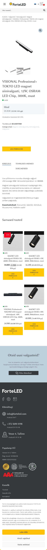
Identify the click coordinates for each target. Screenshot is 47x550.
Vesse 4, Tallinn (17, 433)
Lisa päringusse (16, 149)
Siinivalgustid (21, 17)
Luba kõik (24, 532)
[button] (40, 30)
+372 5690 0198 (14, 423)
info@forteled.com (16, 413)
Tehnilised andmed (25, 164)
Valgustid (12, 17)
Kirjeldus (6, 164)
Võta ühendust (25, 373)
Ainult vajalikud (23, 538)
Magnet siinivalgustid (20, 127)
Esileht (4, 17)
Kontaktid (5, 496)
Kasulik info (6, 493)
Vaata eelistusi (23, 545)
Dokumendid (22, 169)
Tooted (5, 490)
